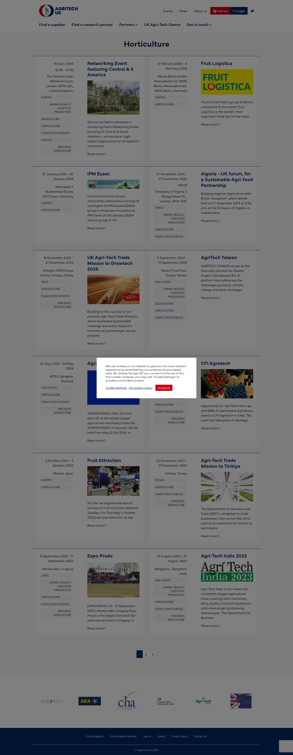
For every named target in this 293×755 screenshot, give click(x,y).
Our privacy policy (140, 387)
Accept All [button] (164, 387)
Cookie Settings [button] (116, 387)
